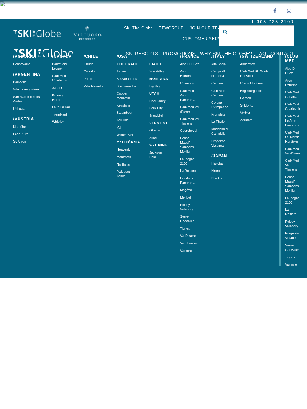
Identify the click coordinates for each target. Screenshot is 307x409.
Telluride (123, 120)
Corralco (90, 71)
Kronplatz (218, 114)
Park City (156, 108)
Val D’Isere (188, 235)
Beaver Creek (127, 79)
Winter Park (125, 135)
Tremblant (59, 114)
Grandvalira (21, 64)
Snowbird (156, 115)
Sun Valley (156, 71)
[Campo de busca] (251, 42)
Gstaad (245, 98)
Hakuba (217, 163)
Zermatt (246, 120)
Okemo (154, 130)
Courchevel (188, 130)
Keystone (123, 105)
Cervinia (217, 83)
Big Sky (154, 86)
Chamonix (187, 83)
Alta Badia (218, 64)
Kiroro (215, 170)
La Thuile (218, 121)
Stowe (153, 138)
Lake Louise (61, 107)
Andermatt (247, 64)
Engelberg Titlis (251, 91)
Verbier (245, 112)
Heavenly (123, 149)
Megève (186, 190)
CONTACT (282, 53)
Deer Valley (157, 101)
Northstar (123, 164)
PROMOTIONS (179, 53)
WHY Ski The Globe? (226, 53)
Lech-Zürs (20, 134)
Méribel (185, 197)
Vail (119, 127)
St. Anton (19, 141)
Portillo (88, 79)
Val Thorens (189, 243)
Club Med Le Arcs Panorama (292, 120)
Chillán (88, 64)
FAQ (261, 53)
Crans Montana (251, 83)
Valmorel (186, 250)
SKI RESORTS (142, 53)
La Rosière (188, 170)
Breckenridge (126, 86)
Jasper (57, 88)
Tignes (185, 228)
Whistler (58, 121)
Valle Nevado (93, 86)
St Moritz (246, 105)
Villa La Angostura (26, 89)
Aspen (121, 71)
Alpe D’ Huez (189, 64)
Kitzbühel (19, 126)
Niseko (216, 178)
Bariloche (20, 82)
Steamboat (124, 112)
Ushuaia (19, 108)
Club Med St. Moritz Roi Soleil (292, 137)
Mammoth (124, 157)
